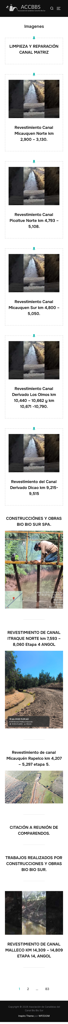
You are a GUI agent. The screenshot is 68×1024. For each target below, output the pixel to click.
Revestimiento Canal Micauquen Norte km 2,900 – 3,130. (34, 133)
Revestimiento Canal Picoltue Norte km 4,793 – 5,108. (34, 220)
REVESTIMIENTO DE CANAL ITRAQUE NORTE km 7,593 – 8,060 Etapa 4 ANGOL (34, 638)
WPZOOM (44, 1015)
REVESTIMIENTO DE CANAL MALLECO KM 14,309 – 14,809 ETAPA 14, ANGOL (34, 950)
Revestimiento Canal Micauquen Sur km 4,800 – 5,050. (34, 307)
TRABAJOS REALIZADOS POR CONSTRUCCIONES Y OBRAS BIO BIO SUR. (33, 863)
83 (47, 989)
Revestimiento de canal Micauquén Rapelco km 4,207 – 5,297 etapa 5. (34, 758)
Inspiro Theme (26, 1015)
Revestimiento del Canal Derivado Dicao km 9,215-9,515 (34, 487)
